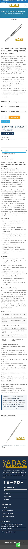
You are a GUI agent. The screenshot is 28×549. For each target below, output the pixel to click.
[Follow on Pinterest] (15, 482)
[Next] (6, 44)
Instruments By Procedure (16, 11)
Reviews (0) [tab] (5, 156)
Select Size (4, 101)
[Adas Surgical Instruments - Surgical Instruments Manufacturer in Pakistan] (14, 5)
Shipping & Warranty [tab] (7, 159)
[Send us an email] (11, 482)
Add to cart (14, 117)
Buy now (6, 121)
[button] (2, 5)
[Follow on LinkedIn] (18, 482)
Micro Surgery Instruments (14, 14)
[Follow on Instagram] (8, 482)
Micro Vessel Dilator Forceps (14, 404)
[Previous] (2, 44)
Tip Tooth (3, 106)
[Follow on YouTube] (22, 482)
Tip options (4, 111)
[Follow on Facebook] (4, 482)
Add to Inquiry (8, 133)
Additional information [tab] (8, 153)
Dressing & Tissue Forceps (18, 400)
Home (3, 11)
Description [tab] (5, 151)
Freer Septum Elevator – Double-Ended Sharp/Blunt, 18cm (13, 446)
